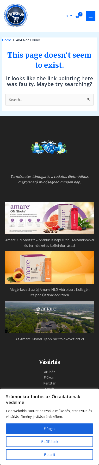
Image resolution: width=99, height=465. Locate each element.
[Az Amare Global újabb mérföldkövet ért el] (49, 317)
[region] (49, 427)
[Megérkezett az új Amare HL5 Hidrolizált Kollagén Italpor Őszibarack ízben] (49, 267)
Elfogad (50, 428)
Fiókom (50, 377)
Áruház (49, 371)
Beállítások (49, 441)
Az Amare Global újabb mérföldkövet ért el (49, 338)
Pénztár (49, 383)
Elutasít (49, 454)
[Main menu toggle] (90, 16)
